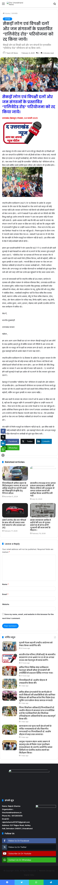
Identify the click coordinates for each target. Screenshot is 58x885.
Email (5, 594)
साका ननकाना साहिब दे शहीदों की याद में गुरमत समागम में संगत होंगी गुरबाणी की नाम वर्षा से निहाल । (40, 525)
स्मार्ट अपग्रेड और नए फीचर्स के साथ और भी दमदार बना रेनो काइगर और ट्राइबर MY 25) (14, 524)
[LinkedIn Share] (3, 443)
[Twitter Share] (3, 437)
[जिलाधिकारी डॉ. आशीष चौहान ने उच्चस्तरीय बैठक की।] (9, 684)
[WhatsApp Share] (3, 449)
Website (5, 604)
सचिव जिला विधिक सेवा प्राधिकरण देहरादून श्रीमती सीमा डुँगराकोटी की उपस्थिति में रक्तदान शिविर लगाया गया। (36, 670)
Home (7, 13)
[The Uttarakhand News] (17, 3)
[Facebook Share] (3, 431)
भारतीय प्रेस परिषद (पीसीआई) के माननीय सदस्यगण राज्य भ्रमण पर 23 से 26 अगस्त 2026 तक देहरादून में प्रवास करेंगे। (37, 657)
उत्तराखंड (14, 13)
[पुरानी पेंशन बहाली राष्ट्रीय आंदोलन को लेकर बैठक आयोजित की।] (9, 646)
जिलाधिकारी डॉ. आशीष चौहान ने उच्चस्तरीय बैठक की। (33, 681)
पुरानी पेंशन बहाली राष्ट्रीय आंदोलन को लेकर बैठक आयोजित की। (36, 644)
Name (5, 584)
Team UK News (12, 53)
